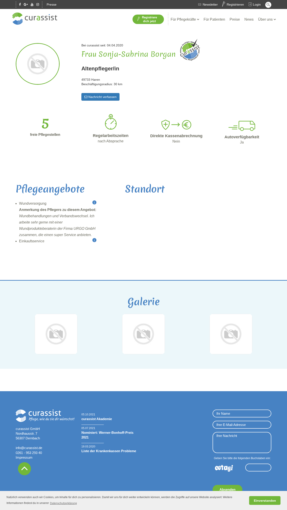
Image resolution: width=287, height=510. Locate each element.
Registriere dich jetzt (149, 19)
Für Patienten (214, 19)
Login (257, 4)
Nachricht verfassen (102, 97)
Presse (52, 4)
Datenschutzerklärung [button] (63, 503)
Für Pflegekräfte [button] (184, 19)
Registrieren (235, 4)
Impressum (24, 457)
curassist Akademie (96, 419)
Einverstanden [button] (265, 500)
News (249, 19)
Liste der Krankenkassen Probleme (108, 451)
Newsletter (210, 4)
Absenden (227, 489)
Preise (235, 19)
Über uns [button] (266, 19)
